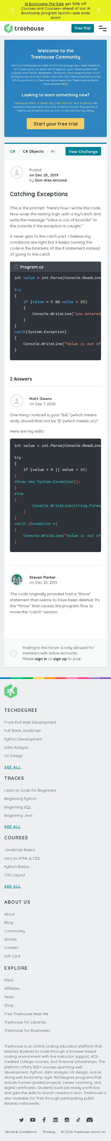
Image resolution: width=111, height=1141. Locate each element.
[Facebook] (44, 1120)
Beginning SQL (17, 807)
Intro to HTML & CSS (22, 858)
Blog (8, 922)
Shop (9, 1005)
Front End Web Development (30, 722)
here (64, 84)
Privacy (49, 1132)
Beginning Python (20, 798)
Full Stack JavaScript (22, 730)
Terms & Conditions (21, 1132)
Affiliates (11, 988)
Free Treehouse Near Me (26, 1013)
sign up (60, 658)
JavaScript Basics (19, 849)
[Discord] (90, 1120)
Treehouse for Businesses (27, 1030)
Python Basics (16, 866)
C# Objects (33, 151)
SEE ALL (12, 767)
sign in (41, 658)
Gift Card (12, 956)
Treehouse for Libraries (25, 1022)
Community (14, 931)
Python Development (23, 739)
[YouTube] (33, 1120)
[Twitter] (21, 1120)
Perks (9, 997)
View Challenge (83, 151)
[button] (12, 10)
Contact (11, 947)
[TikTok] (78, 1120)
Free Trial (83, 28)
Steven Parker (42, 577)
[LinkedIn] (55, 1120)
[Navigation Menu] (103, 28)
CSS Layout (14, 875)
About (9, 914)
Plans (8, 980)
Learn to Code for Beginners (30, 790)
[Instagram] (67, 1120)
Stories (10, 939)
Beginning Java (18, 815)
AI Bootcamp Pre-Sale (44, 3)
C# (12, 151)
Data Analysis (16, 747)
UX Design (13, 755)
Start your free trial (56, 124)
